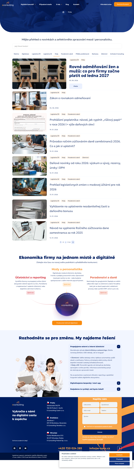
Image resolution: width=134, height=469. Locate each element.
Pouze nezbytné (119, 463)
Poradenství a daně (67, 54)
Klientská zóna (106, 4)
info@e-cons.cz (99, 448)
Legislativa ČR (36, 54)
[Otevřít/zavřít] (118, 346)
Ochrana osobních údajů (20, 440)
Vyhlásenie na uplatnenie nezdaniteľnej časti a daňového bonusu (79, 209)
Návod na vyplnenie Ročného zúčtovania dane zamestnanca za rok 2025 (79, 230)
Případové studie (45, 4)
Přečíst (76, 86)
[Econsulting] (8, 4)
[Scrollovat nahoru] (119, 448)
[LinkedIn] (20, 448)
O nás (58, 4)
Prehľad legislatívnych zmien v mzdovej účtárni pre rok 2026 (85, 187)
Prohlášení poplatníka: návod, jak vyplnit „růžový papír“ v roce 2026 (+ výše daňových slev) (86, 122)
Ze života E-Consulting (117, 54)
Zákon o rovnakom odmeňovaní (70, 98)
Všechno (16, 54)
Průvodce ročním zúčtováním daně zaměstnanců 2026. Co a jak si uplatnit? (85, 144)
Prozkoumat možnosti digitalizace (67, 323)
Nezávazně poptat (123, 4)
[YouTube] (25, 448)
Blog (67, 4)
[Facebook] (14, 448)
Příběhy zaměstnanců (82, 54)
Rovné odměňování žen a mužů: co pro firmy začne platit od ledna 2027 (94, 71)
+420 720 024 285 (70, 448)
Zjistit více (30, 292)
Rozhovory (95, 54)
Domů (63, 12)
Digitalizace (25, 54)
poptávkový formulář (95, 439)
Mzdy (56, 54)
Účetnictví (104, 54)
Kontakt (76, 4)
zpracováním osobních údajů (103, 426)
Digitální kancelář (27, 4)
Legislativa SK (47, 54)
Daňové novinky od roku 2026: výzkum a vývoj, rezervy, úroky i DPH (85, 165)
